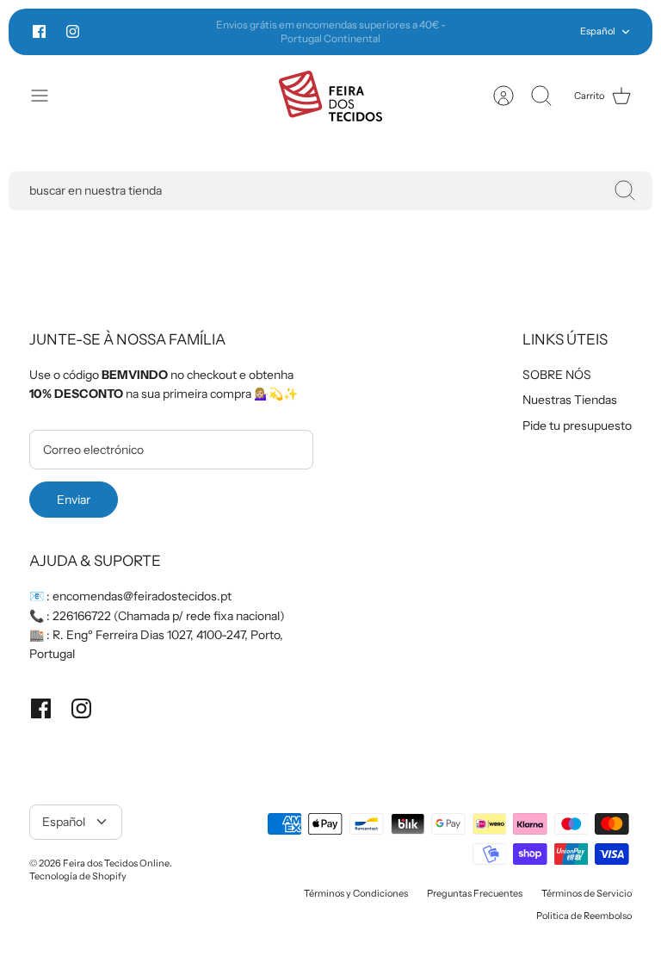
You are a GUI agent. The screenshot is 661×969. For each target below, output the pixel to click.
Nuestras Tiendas (569, 399)
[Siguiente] (468, 32)
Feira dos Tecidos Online (116, 863)
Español (597, 31)
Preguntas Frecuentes (474, 893)
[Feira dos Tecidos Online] (330, 96)
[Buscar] (625, 190)
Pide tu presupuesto (577, 425)
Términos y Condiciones (356, 893)
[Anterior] (193, 32)
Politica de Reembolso (584, 916)
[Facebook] (39, 31)
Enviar (73, 499)
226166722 (82, 616)
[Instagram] (73, 31)
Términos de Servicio (586, 893)
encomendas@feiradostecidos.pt (142, 596)
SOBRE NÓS (556, 374)
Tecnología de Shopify (78, 876)
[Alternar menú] (48, 95)
